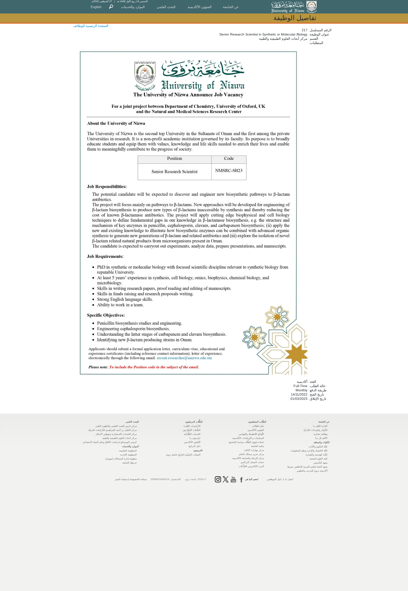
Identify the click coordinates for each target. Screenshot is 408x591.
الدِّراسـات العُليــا (192, 426)
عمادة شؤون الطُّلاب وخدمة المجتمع (246, 442)
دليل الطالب (258, 426)
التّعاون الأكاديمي (192, 442)
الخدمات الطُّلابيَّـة (192, 434)
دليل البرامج (194, 446)
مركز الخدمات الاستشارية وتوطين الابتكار (116, 434)
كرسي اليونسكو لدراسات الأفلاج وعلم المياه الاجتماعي (110, 442)
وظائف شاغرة (320, 434)
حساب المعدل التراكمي (252, 462)
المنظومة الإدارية (128, 454)
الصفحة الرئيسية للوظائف (90, 26)
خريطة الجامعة (129, 462)
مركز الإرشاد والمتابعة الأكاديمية (248, 458)
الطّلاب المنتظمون (257, 421)
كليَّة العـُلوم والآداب (318, 446)
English (96, 7)
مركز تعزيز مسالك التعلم (251, 454)
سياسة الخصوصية (138, 479)
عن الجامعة (231, 7)
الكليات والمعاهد (322, 442)
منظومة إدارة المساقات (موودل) (121, 458)
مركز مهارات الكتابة (254, 450)
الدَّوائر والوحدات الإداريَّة (315, 430)
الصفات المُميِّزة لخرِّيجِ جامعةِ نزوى (183, 454)
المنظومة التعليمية (128, 450)
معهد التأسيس (320, 462)
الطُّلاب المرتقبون (194, 421)
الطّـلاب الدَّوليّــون (191, 430)
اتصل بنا (289, 479)
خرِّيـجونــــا (194, 438)
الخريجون (198, 450)
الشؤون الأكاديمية (200, 7)
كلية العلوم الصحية (318, 458)
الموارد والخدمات (133, 7)
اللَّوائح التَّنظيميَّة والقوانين (251, 434)
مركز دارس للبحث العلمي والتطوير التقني (116, 426)
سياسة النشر (121, 479)
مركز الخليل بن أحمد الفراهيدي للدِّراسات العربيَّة (112, 430)
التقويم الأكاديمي (255, 430)
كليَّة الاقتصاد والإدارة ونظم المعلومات (308, 450)
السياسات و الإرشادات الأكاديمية (248, 438)
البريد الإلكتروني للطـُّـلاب (251, 466)
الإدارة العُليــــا (320, 426)
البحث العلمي (166, 7)
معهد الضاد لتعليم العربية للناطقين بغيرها (307, 466)
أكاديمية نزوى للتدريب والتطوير (312, 470)
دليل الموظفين (274, 479)
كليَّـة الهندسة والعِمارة (316, 454)
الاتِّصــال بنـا (321, 438)
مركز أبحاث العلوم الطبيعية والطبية (119, 438)
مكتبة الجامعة (257, 446)
